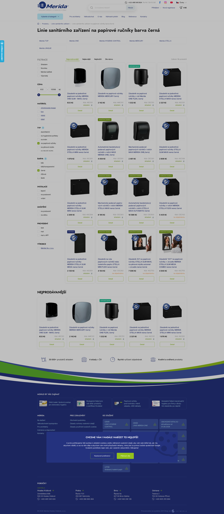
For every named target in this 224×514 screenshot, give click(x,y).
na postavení (46, 194)
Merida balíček (46, 72)
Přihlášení (155, 8)
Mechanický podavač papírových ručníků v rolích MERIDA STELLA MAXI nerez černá (110, 205)
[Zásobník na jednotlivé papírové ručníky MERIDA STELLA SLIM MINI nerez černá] (80, 187)
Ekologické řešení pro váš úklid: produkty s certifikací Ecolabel (94, 403)
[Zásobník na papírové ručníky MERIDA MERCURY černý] (110, 77)
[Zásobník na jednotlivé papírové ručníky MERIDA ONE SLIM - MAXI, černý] (80, 77)
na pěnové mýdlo (47, 147)
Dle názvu (109, 59)
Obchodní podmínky (78, 420)
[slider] (38, 94)
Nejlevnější (86, 59)
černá (43, 170)
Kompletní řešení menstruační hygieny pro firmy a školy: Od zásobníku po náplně (173, 403)
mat (42, 231)
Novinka (44, 68)
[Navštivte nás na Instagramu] (165, 2)
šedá (43, 178)
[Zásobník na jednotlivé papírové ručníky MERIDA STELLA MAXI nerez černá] (172, 77)
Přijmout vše (125, 456)
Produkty (45, 24)
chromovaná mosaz (48, 108)
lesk (42, 228)
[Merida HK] (53, 6)
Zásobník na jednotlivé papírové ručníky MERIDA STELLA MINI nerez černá (78, 149)
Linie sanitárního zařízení (60, 24)
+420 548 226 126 (124, 499)
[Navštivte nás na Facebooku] (160, 2)
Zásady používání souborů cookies (83, 427)
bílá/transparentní (47, 167)
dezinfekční (45, 132)
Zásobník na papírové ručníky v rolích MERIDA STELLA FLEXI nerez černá (170, 205)
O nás (100, 17)
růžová (43, 174)
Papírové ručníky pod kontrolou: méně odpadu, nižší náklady (132, 403)
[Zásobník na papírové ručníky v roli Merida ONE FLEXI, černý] (141, 77)
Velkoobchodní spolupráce (47, 423)
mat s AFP (45, 235)
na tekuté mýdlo (47, 151)
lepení (43, 191)
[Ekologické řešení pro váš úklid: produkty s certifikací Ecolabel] (81, 403)
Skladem (44, 64)
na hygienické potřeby (49, 136)
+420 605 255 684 (162, 499)
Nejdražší (98, 59)
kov (42, 112)
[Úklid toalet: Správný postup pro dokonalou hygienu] (43, 403)
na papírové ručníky (48, 143)
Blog (123, 17)
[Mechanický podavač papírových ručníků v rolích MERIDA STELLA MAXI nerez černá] (110, 187)
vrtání (43, 198)
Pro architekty (75, 17)
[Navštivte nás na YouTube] (171, 2)
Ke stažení (41, 420)
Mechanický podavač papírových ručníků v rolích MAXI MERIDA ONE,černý (140, 149)
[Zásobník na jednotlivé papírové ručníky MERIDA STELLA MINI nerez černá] (80, 131)
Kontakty (143, 17)
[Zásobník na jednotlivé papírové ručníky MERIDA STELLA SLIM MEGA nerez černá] (80, 243)
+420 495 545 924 (48, 499)
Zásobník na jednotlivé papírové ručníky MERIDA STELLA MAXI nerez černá (170, 96)
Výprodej (44, 76)
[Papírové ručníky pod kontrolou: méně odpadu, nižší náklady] (118, 403)
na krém (44, 139)
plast (43, 119)
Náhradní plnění (112, 17)
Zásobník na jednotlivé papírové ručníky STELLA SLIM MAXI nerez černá (170, 149)
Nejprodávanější (72, 59)
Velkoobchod (89, 17)
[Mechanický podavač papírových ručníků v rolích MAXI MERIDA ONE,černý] (141, 131)
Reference (132, 17)
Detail (80, 111)
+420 (135, 2)
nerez (43, 115)
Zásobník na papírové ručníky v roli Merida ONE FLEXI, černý (138, 96)
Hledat (130, 8)
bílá (42, 163)
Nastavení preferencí (102, 456)
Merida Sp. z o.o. (47, 248)
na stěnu (44, 215)
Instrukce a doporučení (46, 430)
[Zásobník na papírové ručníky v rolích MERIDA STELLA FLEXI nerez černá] (172, 187)
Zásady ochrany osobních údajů (82, 423)
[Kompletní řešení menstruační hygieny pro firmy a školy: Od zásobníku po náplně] (156, 403)
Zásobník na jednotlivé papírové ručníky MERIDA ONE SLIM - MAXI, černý (78, 96)
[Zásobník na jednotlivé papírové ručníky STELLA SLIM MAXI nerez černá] (172, 131)
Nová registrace (169, 8)
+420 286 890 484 (86, 499)
